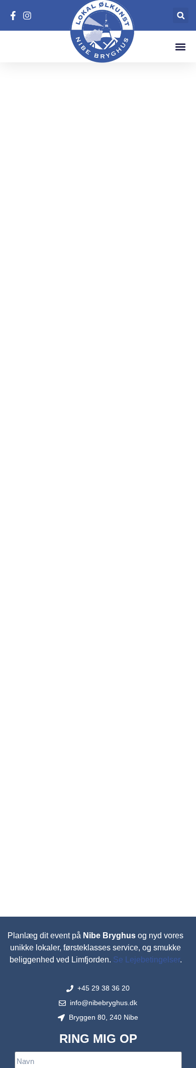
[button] (180, 15)
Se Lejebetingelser (146, 959)
